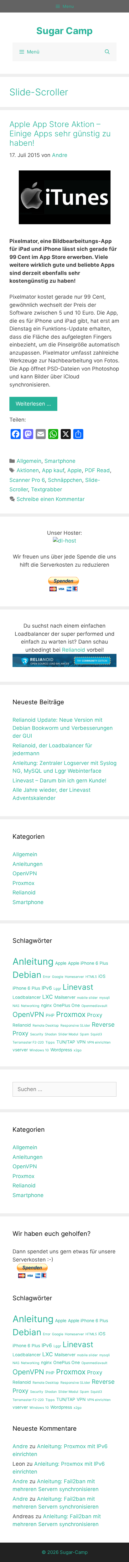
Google (57, 977)
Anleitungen (28, 864)
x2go (77, 1050)
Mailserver (64, 997)
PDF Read (97, 470)
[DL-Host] (64, 541)
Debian (27, 974)
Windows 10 (39, 1050)
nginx (46, 1005)
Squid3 (96, 1034)
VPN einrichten (99, 1042)
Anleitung (33, 961)
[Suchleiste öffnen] (107, 52)
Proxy (94, 1015)
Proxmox (23, 883)
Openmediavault (94, 1006)
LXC (47, 996)
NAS (16, 1006)
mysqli (104, 998)
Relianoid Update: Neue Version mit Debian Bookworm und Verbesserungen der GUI (63, 728)
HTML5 (91, 977)
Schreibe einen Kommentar (51, 499)
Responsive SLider (75, 1026)
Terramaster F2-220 (28, 1042)
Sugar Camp (64, 30)
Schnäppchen (65, 480)
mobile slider (87, 998)
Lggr (57, 989)
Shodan (51, 1034)
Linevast (78, 987)
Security (36, 1034)
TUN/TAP (65, 1041)
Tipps (50, 1042)
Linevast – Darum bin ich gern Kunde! (59, 780)
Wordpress (61, 1049)
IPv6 (47, 988)
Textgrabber (46, 489)
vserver (20, 1049)
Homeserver (74, 977)
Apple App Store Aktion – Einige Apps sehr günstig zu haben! (60, 133)
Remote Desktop (46, 1026)
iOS (102, 976)
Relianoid (73, 650)
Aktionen (28, 470)
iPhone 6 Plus (26, 988)
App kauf (53, 470)
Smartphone (59, 461)
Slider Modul (68, 1034)
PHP (50, 1015)
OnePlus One (66, 1005)
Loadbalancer (27, 997)
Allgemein (29, 461)
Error (46, 977)
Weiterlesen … (33, 404)
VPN (81, 1041)
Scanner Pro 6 (27, 480)
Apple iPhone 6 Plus (88, 963)
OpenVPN (25, 873)
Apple (74, 470)
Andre (20, 1446)
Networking (30, 1006)
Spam (84, 1034)
